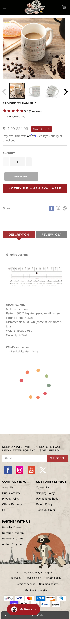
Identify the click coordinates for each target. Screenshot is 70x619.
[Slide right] (65, 91)
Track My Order (45, 510)
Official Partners (12, 504)
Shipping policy (48, 584)
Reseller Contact (12, 527)
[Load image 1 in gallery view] (17, 90)
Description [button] (19, 234)
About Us (7, 487)
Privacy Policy (10, 498)
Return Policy (44, 504)
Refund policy (33, 577)
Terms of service (25, 584)
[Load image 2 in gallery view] (35, 90)
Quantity (9, 153)
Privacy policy (53, 577)
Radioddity (33, 572)
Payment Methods (47, 498)
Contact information (36, 590)
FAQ (5, 510)
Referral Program (13, 538)
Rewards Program (13, 532)
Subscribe (57, 458)
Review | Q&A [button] (51, 234)
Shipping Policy (45, 493)
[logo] (35, 7)
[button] (64, 7)
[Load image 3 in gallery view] (52, 90)
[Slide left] (4, 91)
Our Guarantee (11, 493)
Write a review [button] (11, 117)
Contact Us (43, 487)
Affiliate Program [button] (12, 544)
